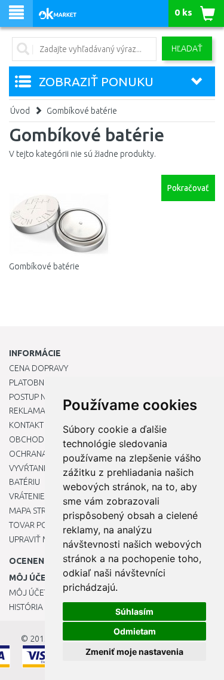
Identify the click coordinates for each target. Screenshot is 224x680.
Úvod (20, 111)
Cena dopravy (38, 368)
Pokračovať (188, 188)
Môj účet (28, 592)
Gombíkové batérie (82, 111)
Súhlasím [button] (134, 611)
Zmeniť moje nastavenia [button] (134, 651)
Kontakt (26, 425)
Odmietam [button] (134, 631)
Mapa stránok (38, 510)
